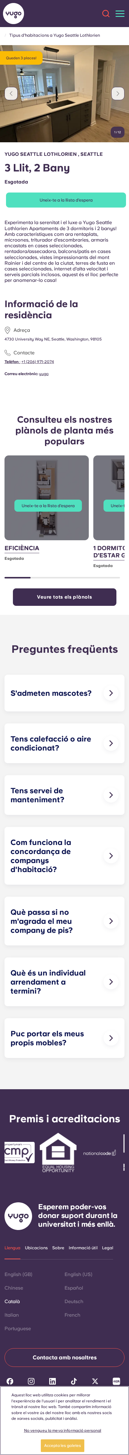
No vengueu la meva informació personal (62, 1430)
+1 (37, 361)
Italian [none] (11, 1315)
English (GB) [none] (18, 1274)
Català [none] (12, 1301)
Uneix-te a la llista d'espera (66, 200)
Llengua (12, 1247)
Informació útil (83, 1247)
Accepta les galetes (62, 1445)
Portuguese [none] (17, 1328)
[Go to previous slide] (11, 93)
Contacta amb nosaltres (65, 1357)
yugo (44, 373)
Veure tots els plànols (64, 597)
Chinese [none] (13, 1288)
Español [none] (73, 1288)
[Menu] (120, 13)
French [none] (72, 1315)
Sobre (58, 1247)
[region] (64, 1420)
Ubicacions (36, 1247)
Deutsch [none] (73, 1301)
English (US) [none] (78, 1274)
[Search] (106, 13)
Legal (107, 1247)
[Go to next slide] (117, 93)
